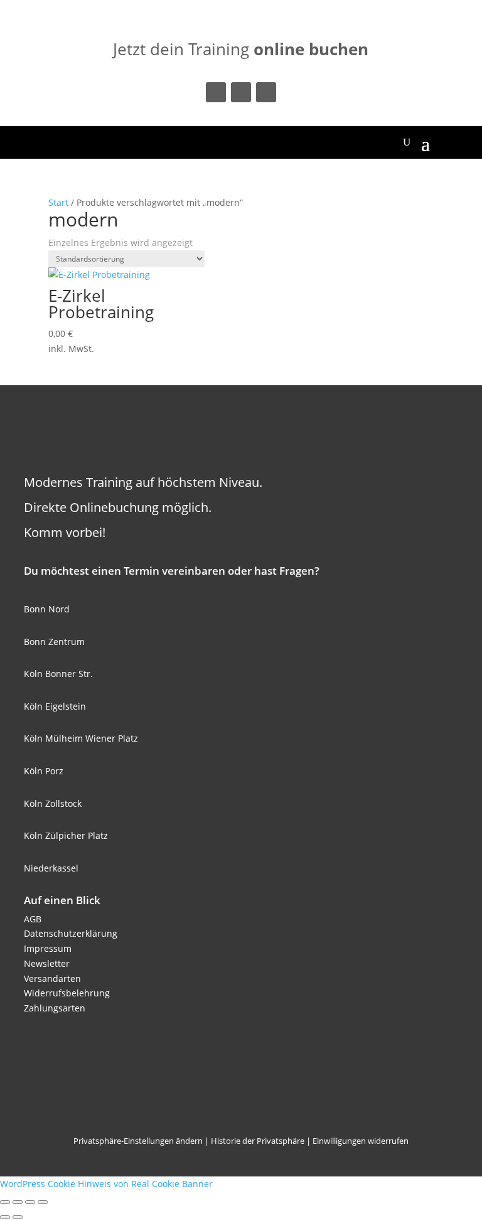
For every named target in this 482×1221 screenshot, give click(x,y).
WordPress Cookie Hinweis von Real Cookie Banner (106, 1184)
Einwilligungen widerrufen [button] (361, 1140)
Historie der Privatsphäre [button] (257, 1140)
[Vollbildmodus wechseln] (18, 1202)
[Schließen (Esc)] (43, 1202)
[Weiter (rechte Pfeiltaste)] (18, 1217)
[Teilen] (30, 1202)
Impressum (48, 948)
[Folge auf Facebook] (216, 92)
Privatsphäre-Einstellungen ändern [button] (138, 1140)
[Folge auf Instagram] (241, 92)
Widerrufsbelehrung (67, 993)
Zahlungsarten (54, 1008)
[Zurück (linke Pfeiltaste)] (5, 1217)
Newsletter (47, 963)
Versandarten (52, 978)
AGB (32, 919)
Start (58, 202)
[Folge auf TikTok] (266, 92)
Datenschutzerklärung (70, 933)
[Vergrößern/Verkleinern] (5, 1202)
